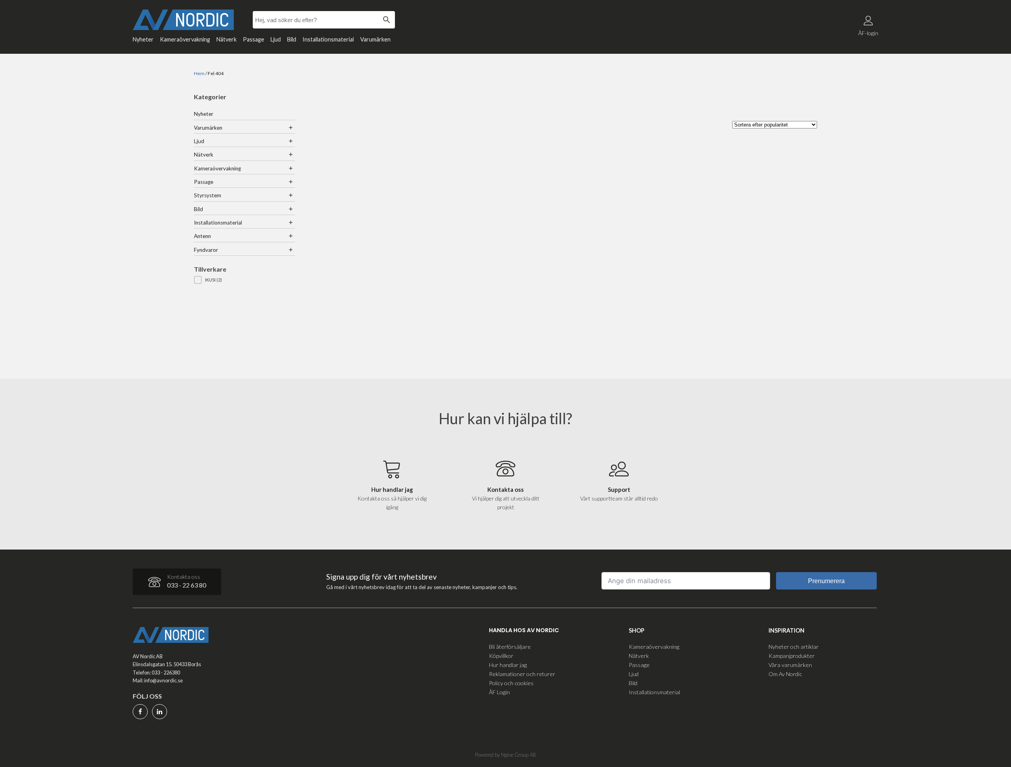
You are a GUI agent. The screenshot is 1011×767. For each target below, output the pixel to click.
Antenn (202, 236)
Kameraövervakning (185, 39)
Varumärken (375, 39)
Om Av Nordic (785, 674)
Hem (199, 73)
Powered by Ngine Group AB (505, 755)
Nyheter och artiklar (794, 646)
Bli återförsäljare (510, 646)
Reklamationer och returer (522, 674)
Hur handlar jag (508, 664)
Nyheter (143, 39)
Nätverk (226, 39)
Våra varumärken (790, 664)
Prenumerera (826, 581)
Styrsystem (207, 195)
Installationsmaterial (328, 39)
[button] (244, 280)
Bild (291, 39)
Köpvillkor (501, 655)
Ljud (276, 39)
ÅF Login (499, 692)
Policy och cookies (511, 683)
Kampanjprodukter (792, 655)
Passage (253, 39)
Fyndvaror (206, 250)
